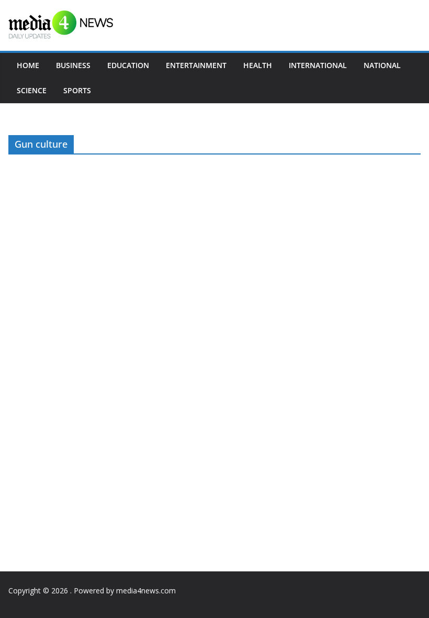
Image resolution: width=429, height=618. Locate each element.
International (318, 65)
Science (32, 90)
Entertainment (196, 65)
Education (128, 65)
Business (73, 65)
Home (28, 65)
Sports (77, 90)
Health (257, 65)
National (382, 65)
